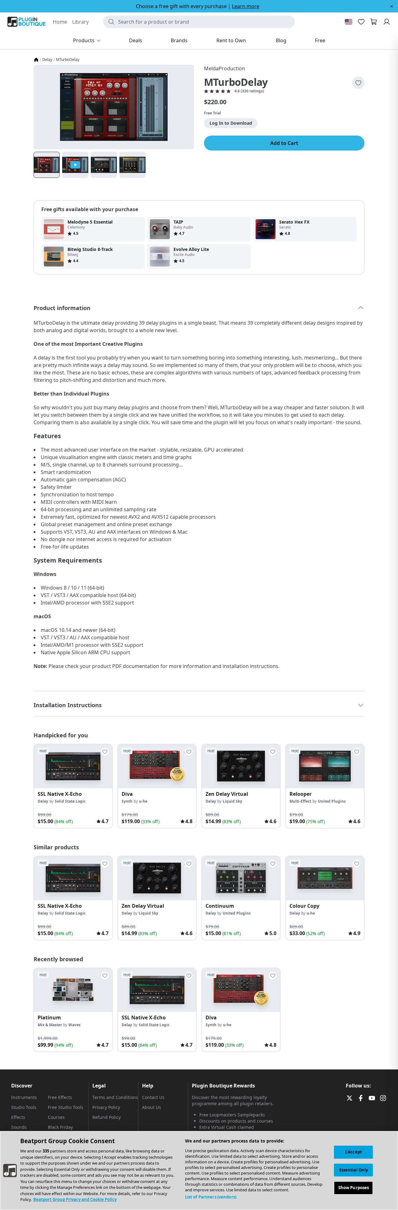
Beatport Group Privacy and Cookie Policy (75, 1199)
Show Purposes (353, 1188)
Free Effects (60, 1097)
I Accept (353, 1152)
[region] (199, 1170)
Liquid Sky (232, 801)
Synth (127, 801)
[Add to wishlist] (358, 83)
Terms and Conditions (115, 1097)
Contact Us (153, 1097)
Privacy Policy (106, 1107)
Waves (74, 1024)
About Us (151, 1107)
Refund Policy (106, 1117)
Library (80, 21)
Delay (47, 59)
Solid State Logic (70, 801)
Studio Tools (23, 1107)
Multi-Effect (300, 801)
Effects (18, 1117)
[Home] (36, 59)
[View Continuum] (241, 878)
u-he (143, 801)
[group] (73, 786)
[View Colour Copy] (325, 878)
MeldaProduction (224, 68)
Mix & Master (50, 1024)
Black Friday (60, 1127)
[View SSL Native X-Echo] (73, 766)
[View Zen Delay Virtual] (241, 766)
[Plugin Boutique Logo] (26, 22)
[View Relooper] (325, 766)
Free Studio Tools (65, 1107)
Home (60, 21)
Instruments (24, 1097)
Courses (56, 1117)
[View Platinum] (73, 990)
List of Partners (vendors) (210, 1197)
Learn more (245, 6)
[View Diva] (157, 766)
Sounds (19, 1127)
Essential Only (353, 1170)
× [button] (391, 6)
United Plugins (332, 801)
